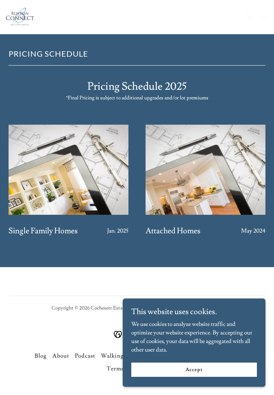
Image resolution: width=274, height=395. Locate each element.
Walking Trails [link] (121, 355)
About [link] (60, 355)
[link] (20, 17)
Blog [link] (41, 355)
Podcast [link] (85, 355)
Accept (194, 369)
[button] (264, 17)
